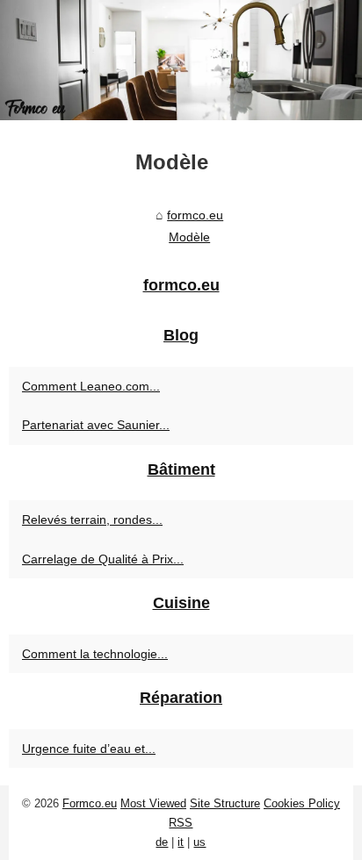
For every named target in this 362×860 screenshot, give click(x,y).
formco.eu (195, 215)
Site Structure (225, 803)
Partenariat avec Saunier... (96, 425)
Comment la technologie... (95, 654)
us (199, 842)
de (162, 842)
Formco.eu (89, 803)
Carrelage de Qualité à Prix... (103, 559)
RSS (180, 822)
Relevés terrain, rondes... (92, 519)
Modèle (189, 237)
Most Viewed (153, 803)
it (180, 842)
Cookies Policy (302, 803)
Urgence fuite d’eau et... (89, 749)
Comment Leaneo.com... (91, 386)
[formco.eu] (181, 60)
